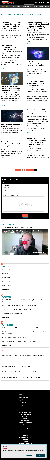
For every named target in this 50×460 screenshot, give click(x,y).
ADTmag (25, 408)
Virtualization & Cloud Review (25, 443)
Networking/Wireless (26, 6)
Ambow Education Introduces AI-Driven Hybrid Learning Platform (11, 144)
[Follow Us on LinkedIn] (36, 2)
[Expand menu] (48, 3)
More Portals (5, 289)
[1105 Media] (25, 402)
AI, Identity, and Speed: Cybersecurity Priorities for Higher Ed (17, 227)
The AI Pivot (25, 439)
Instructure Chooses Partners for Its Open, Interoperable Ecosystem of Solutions (38, 64)
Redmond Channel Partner (25, 429)
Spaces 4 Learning (25, 433)
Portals (5, 266)
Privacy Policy (13, 200)
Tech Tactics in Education (25, 437)
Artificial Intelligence (7, 269)
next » (39, 170)
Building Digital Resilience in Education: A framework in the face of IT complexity (21, 305)
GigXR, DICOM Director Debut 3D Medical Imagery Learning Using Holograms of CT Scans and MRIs (11, 89)
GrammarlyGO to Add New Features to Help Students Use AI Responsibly (37, 112)
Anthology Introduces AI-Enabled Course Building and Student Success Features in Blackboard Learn (36, 142)
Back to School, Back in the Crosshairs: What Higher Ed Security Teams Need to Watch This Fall (24, 300)
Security (47, 6)
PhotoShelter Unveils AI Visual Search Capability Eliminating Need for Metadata (36, 84)
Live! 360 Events (25, 416)
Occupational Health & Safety (25, 422)
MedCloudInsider (25, 420)
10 (35, 170)
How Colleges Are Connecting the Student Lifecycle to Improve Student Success (21, 372)
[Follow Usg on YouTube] (43, 2)
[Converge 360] (25, 397)
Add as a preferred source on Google (30, 2)
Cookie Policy (41, 451)
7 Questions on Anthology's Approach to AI (11, 125)
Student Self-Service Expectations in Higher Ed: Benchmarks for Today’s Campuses (22, 328)
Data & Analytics (6, 277)
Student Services (6, 285)
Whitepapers (7, 325)
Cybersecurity (5, 273)
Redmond (25, 427)
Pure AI (25, 424)
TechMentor (25, 435)
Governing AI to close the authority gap (12, 313)
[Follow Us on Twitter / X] (37, 2)
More (3, 259)
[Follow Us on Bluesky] (39, 2)
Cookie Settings (29, 455)
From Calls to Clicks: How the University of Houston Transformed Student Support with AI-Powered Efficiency (24, 332)
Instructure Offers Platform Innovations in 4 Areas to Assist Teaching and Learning (12, 24)
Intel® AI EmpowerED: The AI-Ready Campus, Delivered (15, 361)
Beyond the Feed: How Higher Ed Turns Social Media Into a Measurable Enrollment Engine (24, 355)
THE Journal (25, 441)
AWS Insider (25, 410)
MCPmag (25, 418)
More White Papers (7, 345)
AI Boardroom (25, 406)
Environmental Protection (25, 414)
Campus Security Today (25, 412)
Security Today (25, 431)
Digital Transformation (38, 6)
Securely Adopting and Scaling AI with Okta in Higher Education (17, 309)
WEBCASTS (6, 297)
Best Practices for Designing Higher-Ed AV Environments (16, 366)
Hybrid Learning (16, 6)
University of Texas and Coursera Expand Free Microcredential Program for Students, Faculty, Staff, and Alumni (12, 49)
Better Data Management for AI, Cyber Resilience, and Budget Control (19, 341)
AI (10, 6)
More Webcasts (6, 317)
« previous (11, 170)
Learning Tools (6, 281)
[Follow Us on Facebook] (41, 2)
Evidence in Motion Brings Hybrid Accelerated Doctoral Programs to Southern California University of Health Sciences (38, 26)
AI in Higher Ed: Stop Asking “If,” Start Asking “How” (14, 337)
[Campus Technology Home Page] (7, 2)
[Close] (44, 445)
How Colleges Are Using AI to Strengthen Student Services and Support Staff (21, 377)
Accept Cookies (40, 455)
